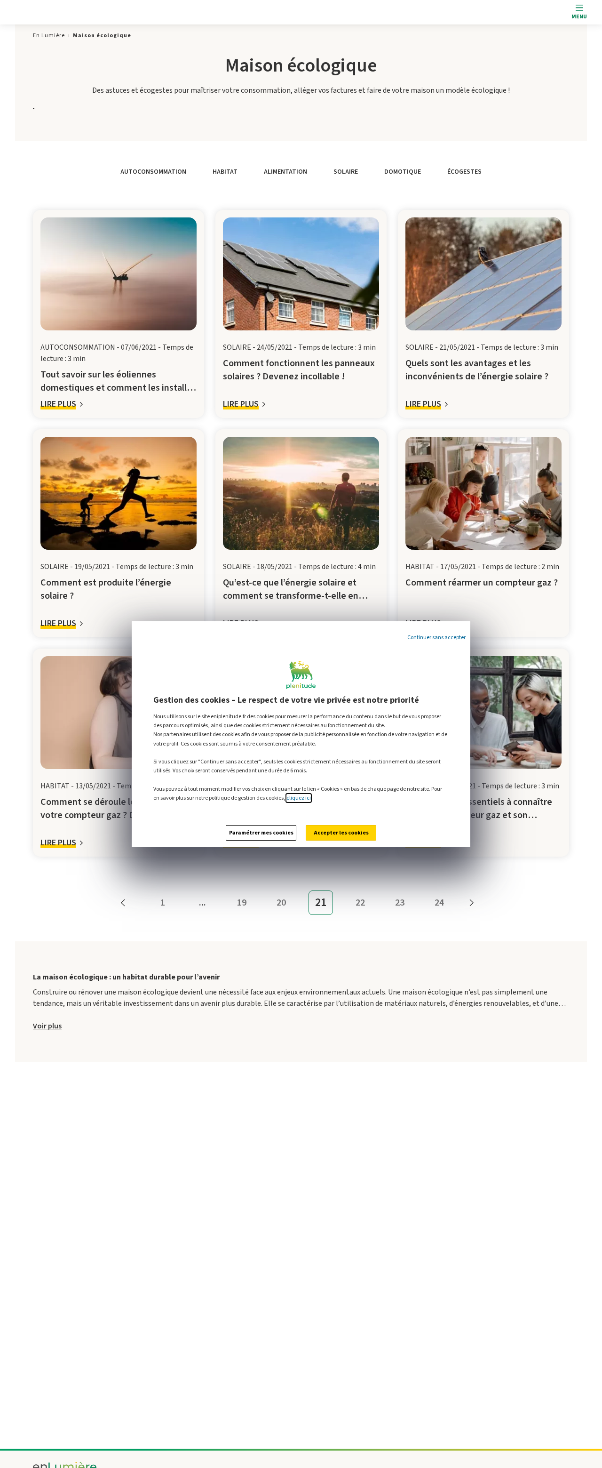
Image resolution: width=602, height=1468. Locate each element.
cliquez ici (298, 798)
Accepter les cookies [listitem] (341, 833)
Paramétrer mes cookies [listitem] (261, 833)
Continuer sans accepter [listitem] (436, 638)
